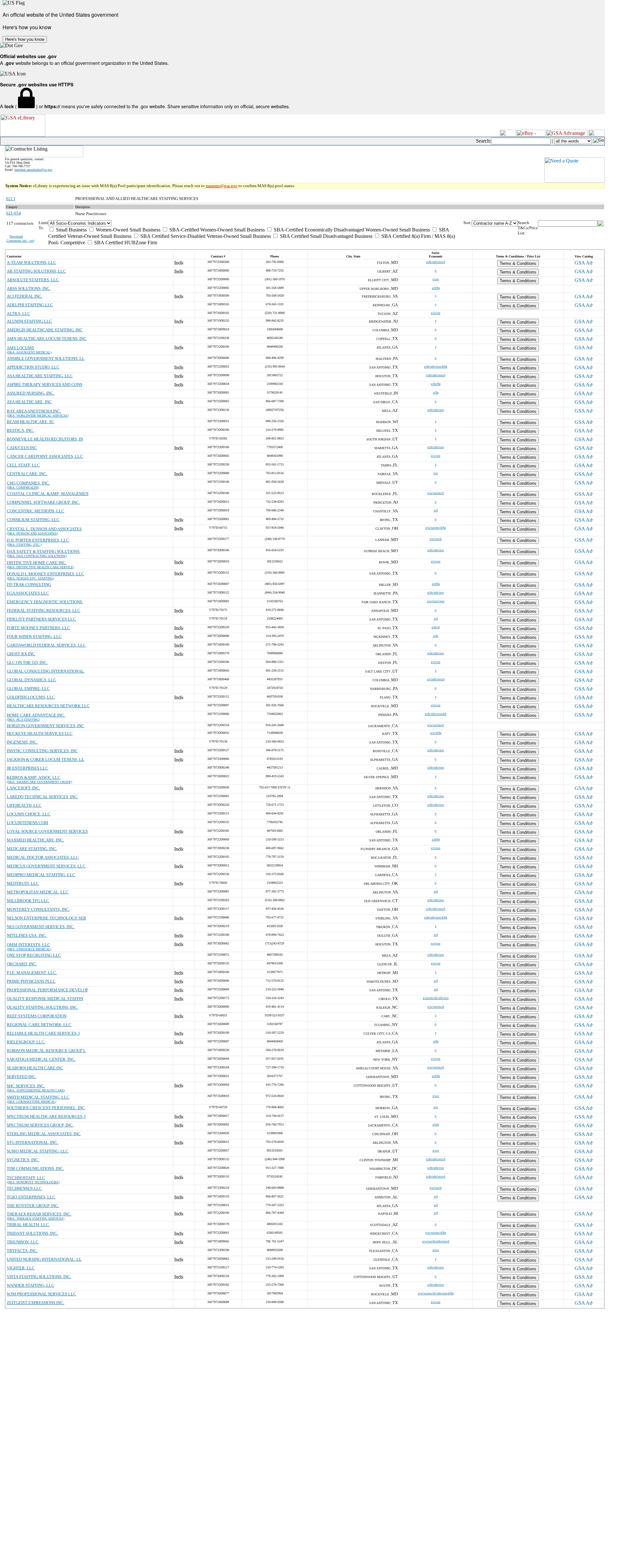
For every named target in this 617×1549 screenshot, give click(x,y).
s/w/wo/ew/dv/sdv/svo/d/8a (435, 1293)
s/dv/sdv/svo (435, 410)
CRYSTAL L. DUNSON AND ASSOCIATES (44, 528)
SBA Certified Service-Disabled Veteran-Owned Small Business (205, 236)
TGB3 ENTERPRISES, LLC (31, 1197)
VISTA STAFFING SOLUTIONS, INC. (39, 1276)
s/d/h (436, 1124)
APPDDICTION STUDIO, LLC (33, 367)
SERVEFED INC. (21, 1076)
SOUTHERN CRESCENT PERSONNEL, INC (46, 1107)
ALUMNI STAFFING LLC (29, 321)
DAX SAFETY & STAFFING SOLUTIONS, (43, 551)
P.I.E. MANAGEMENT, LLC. (32, 972)
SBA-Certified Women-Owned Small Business (216, 229)
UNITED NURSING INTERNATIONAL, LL (44, 1259)
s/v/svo (435, 848)
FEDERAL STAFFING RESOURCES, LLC (43, 610)
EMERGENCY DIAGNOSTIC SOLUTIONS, (45, 601)
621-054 (13, 213)
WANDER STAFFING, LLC (30, 1285)
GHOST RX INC (21, 653)
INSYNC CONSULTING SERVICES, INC (42, 750)
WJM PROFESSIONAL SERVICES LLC (41, 1294)
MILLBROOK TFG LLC (28, 900)
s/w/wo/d (436, 539)
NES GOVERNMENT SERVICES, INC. (41, 926)
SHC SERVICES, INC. (26, 1085)
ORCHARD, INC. (22, 964)
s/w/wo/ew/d (435, 493)
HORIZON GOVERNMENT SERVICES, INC (45, 725)
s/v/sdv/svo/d (435, 679)
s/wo (436, 279)
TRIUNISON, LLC (23, 1242)
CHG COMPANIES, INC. (28, 483)
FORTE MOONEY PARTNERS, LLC (38, 627)
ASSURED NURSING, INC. (30, 393)
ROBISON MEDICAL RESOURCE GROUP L (46, 1050)
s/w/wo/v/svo (435, 601)
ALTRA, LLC (18, 313)
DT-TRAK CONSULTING (29, 584)
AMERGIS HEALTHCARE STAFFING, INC (45, 329)
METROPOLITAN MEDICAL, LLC (37, 892)
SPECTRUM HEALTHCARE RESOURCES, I (46, 1116)
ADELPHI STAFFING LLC (30, 304)
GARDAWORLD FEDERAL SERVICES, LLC (46, 645)
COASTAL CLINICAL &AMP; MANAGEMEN (47, 493)
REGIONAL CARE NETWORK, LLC (39, 1024)
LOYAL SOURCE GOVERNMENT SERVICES (47, 831)
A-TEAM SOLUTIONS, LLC (31, 262)
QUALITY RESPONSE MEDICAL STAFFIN (45, 998)
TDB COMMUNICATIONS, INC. (35, 1168)
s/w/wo (435, 313)
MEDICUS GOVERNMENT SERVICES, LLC (46, 866)
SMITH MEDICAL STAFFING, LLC (38, 1097)
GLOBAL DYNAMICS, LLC (31, 679)
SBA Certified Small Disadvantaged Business (325, 236)
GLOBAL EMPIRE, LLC (28, 688)
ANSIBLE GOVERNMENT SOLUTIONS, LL (46, 358)
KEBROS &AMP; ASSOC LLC (33, 777)
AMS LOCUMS (20, 347)
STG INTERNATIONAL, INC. (32, 1142)
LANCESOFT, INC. (23, 788)
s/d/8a (436, 288)
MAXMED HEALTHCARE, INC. (35, 840)
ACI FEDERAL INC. (24, 296)
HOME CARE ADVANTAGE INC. (36, 715)
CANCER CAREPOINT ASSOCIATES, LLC (45, 456)
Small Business (71, 229)
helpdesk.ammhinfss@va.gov (33, 169)
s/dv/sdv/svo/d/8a (435, 366)
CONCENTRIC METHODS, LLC (35, 511)
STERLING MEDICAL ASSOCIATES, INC (44, 1133)
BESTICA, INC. (20, 430)
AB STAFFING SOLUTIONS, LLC (36, 271)
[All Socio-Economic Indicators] (255, 223)
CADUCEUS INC (22, 447)
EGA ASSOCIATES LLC (28, 593)
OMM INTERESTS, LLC (28, 944)
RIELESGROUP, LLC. (26, 1042)
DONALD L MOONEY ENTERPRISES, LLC (45, 573)
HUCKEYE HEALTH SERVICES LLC (40, 733)
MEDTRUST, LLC (23, 883)
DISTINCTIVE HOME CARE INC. (37, 562)
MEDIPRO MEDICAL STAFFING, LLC (41, 874)
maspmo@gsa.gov (221, 185)
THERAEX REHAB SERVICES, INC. (39, 1214)
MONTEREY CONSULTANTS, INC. (38, 909)
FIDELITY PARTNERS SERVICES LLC (41, 619)
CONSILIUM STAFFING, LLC (33, 519)
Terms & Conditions (518, 263)
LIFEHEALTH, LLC (24, 805)
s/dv (435, 636)
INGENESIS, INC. (22, 742)
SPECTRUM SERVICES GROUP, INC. (40, 1125)
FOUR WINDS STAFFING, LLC (34, 636)
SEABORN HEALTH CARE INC (35, 1068)
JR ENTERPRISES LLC (27, 768)
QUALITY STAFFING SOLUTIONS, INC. (42, 1007)
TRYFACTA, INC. (22, 1250)
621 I (10, 198)
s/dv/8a (435, 384)
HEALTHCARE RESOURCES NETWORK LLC (48, 705)
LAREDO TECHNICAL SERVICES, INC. (42, 796)
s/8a (435, 392)
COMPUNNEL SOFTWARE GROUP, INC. (43, 502)
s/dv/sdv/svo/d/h (435, 714)
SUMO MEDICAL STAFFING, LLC (37, 1151)
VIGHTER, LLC (21, 1268)
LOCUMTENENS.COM (27, 822)
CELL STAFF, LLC (23, 465)
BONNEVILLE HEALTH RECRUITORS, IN (45, 439)
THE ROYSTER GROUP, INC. (33, 1205)
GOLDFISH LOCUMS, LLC (31, 697)
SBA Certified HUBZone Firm (125, 242)
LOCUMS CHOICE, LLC (28, 814)
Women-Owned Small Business (127, 229)
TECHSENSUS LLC (24, 1188)
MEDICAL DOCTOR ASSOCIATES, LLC (43, 857)
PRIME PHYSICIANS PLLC (31, 981)
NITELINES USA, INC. (27, 935)
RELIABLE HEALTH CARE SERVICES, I (43, 1033)
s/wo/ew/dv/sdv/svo (436, 998)
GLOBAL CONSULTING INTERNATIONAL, (46, 671)
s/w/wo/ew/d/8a (435, 527)
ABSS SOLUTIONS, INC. (28, 288)
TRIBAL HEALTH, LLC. (28, 1224)
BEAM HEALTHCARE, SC (30, 421)
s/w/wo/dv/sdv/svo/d (435, 1241)
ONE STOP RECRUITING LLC (34, 955)
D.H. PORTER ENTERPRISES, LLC (38, 540)
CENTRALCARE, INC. (27, 473)
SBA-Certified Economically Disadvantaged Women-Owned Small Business (351, 229)
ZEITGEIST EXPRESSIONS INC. (35, 1302)
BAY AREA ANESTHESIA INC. (34, 411)
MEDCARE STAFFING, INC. (32, 848)
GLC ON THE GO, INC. (27, 662)
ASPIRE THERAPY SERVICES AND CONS (44, 384)
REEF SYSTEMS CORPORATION (37, 1016)
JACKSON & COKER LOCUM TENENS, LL (45, 759)
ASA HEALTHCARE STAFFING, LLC (40, 375)
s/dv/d (436, 627)
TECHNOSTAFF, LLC (26, 1177)
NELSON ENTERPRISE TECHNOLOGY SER (46, 918)
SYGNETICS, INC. (23, 1159)
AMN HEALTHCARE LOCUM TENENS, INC (46, 338)
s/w (436, 473)
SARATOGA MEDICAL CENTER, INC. (41, 1059)
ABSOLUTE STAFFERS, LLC (33, 279)
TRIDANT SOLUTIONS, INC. (32, 1233)
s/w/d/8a (435, 733)
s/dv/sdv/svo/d (435, 262)
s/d (436, 510)
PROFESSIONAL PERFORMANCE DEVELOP (47, 990)
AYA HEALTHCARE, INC (29, 401)
